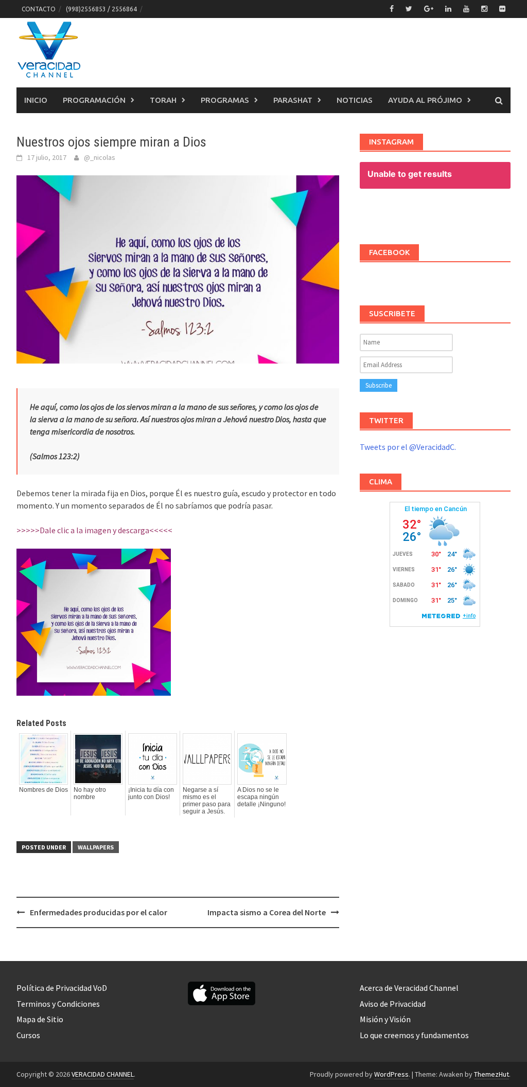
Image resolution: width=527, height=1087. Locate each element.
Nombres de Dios (43, 789)
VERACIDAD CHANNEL (103, 1074)
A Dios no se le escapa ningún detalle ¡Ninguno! (261, 797)
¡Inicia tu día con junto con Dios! (151, 793)
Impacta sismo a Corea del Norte (266, 912)
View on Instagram (440, 213)
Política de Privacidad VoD (61, 988)
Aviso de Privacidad (393, 1004)
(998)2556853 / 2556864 (101, 9)
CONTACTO (39, 9)
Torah (163, 100)
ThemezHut (491, 1074)
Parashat (292, 100)
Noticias (355, 100)
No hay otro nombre (90, 793)
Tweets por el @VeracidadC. (408, 447)
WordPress (391, 1074)
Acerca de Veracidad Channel (409, 988)
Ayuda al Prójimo (425, 100)
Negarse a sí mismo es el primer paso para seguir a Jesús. (207, 800)
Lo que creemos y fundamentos (414, 1035)
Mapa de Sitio (39, 1019)
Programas (225, 100)
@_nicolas (99, 157)
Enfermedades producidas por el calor (98, 912)
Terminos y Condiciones (58, 1004)
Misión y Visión (385, 1019)
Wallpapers (96, 847)
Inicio (35, 100)
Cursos (28, 1035)
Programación (94, 100)
